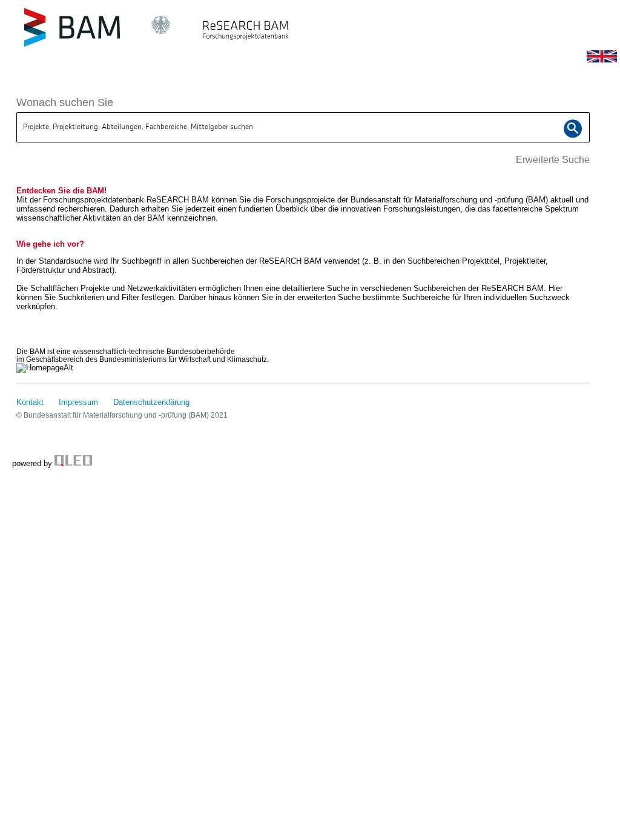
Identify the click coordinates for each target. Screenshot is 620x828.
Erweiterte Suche (553, 160)
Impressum (78, 402)
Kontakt (30, 402)
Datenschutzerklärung (151, 402)
